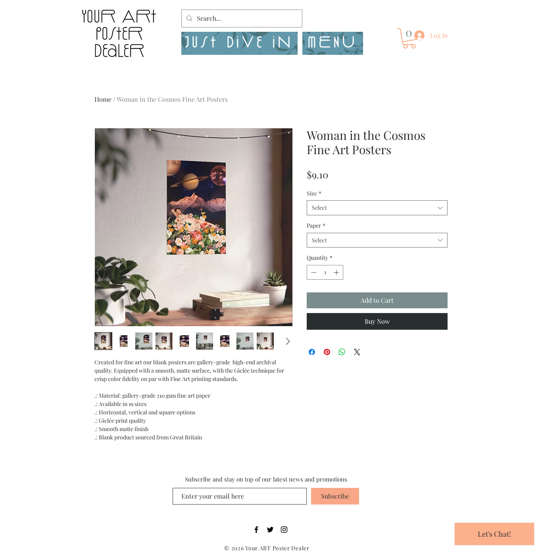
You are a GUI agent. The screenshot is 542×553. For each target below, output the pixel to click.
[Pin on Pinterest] (327, 352)
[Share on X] (357, 352)
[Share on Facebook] (312, 352)
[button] (332, 43)
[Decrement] (313, 272)
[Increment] (337, 272)
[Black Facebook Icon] (256, 529)
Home (102, 99)
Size (314, 193)
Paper (316, 225)
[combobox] (377, 207)
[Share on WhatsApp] (342, 352)
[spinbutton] (325, 272)
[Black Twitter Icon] (270, 529)
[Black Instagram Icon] (284, 529)
